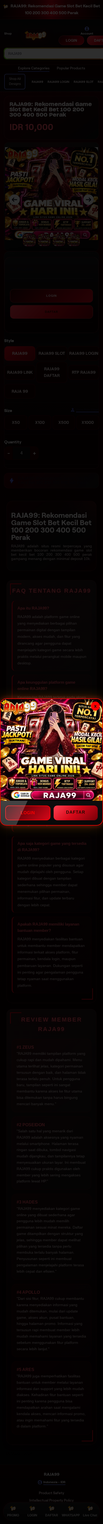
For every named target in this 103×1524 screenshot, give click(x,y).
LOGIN (28, 813)
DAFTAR (75, 812)
